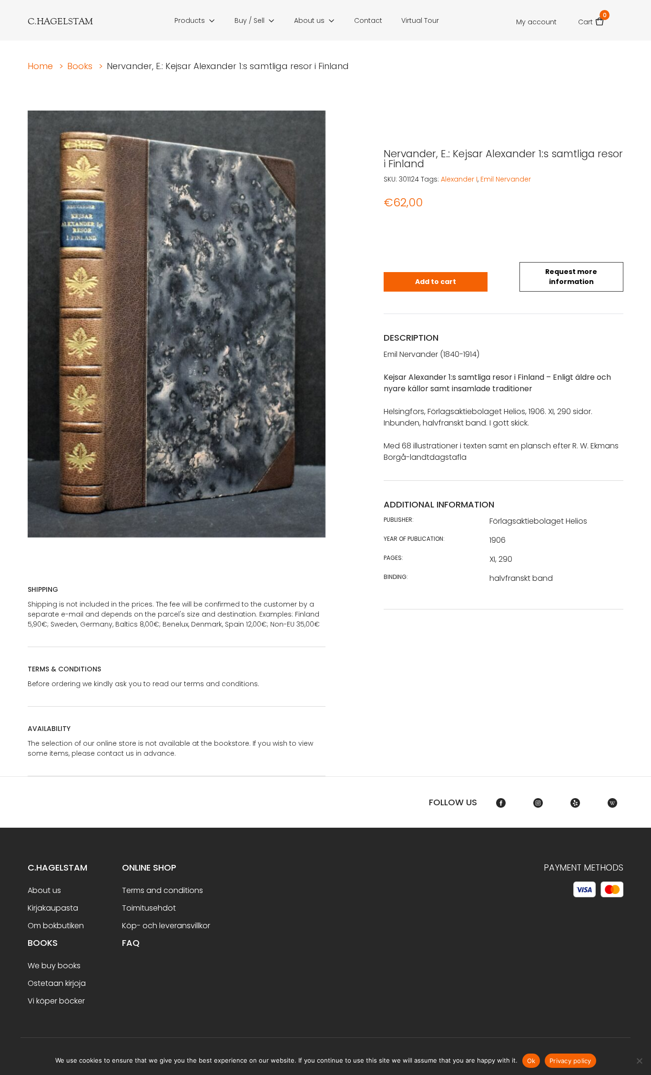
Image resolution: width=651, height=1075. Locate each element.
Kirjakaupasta (53, 908)
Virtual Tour (420, 20)
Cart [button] (591, 19)
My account (536, 22)
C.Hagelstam (57, 867)
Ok (531, 1061)
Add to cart (435, 281)
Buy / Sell (249, 20)
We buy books (54, 965)
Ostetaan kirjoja (57, 983)
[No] (639, 1060)
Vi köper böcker (56, 1000)
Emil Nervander (505, 179)
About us (309, 20)
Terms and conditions (162, 890)
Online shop (149, 867)
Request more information (571, 276)
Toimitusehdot (149, 908)
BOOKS (43, 943)
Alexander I (459, 179)
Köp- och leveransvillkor (166, 925)
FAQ (131, 943)
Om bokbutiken (56, 925)
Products (189, 20)
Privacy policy (570, 1061)
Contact (368, 20)
